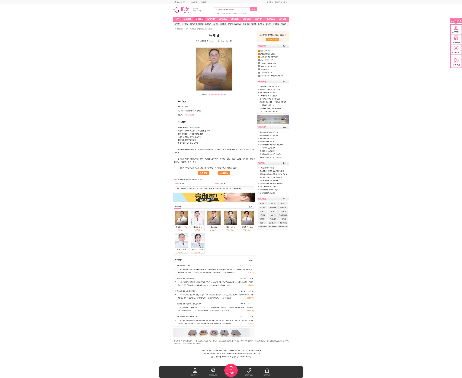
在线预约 (224, 173)
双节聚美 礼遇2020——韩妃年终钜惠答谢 (273, 102)
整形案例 (235, 19)
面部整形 (193, 24)
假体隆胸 (273, 207)
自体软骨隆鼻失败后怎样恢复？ (187, 291)
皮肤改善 (261, 24)
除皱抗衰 (231, 24)
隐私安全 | (217, 350)
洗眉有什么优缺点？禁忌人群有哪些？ (272, 157)
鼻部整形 (185, 24)
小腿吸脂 (283, 219)
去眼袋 (223, 13)
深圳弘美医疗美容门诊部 (268, 66)
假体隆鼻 (283, 207)
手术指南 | (245, 350)
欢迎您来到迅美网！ (180, 2)
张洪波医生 (181, 179)
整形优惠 (223, 19)
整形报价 (259, 19)
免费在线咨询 (273, 39)
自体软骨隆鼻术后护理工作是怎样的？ (189, 304)
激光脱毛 (268, 24)
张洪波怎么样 (197, 179)
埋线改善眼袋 (262, 227)
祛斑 (272, 211)
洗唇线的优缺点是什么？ (267, 138)
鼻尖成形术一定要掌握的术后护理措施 (272, 171)
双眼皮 (262, 203)
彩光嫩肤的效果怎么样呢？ (268, 193)
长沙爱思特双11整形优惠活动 (269, 111)
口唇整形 (253, 24)
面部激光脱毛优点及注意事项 (269, 180)
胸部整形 (223, 24)
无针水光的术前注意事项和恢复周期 (271, 145)
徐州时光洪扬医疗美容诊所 (269, 57)
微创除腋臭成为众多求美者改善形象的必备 (273, 174)
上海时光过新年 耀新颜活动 (268, 96)
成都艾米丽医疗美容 (266, 60)
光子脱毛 (262, 215)
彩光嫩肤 (283, 211)
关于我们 (285, 2)
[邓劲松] (181, 224)
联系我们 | (210, 350)
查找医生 (195, 375)
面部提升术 (272, 223)
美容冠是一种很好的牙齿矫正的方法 (271, 177)
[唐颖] (230, 224)
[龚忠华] (197, 224)
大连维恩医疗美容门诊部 (268, 63)
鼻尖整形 (228, 13)
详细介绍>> (181, 230)
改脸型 (262, 211)
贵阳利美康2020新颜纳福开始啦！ (271, 99)
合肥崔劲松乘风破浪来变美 (268, 92)
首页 (177, 19)
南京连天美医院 (265, 51)
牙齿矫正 (262, 207)
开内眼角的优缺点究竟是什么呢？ (270, 154)
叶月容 (182, 183)
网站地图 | (224, 350)
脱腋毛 (262, 223)
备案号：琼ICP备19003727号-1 (220, 357)
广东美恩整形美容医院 (267, 54)
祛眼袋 (283, 203)
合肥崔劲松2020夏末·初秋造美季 (270, 86)
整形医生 (199, 19)
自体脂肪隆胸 (283, 215)
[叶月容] (197, 247)
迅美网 (186, 29)
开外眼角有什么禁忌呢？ (267, 151)
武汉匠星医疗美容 (266, 72)
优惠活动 (249, 375)
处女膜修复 (283, 223)
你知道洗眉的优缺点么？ (267, 141)
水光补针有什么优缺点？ (267, 148)
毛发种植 (246, 24)
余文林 (223, 183)
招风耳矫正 (242, 13)
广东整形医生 (201, 29)
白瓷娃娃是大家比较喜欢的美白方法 (271, 183)
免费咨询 (203, 173)
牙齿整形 (276, 24)
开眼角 (273, 203)
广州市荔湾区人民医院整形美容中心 (271, 76)
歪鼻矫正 (235, 13)
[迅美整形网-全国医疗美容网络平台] (189, 14)
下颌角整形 (272, 215)
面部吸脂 (262, 219)
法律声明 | (231, 350)
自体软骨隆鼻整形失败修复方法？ (188, 316)
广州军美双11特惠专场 (267, 105)
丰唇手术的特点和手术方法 (268, 186)
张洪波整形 (189, 179)
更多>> (251, 207)
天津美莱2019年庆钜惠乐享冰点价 (271, 108)
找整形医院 (194, 2)
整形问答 (271, 19)
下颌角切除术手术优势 (267, 168)
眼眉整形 (177, 24)
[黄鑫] (214, 224)
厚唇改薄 (273, 219)
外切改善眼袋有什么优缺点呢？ (270, 135)
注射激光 (238, 24)
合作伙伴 (258, 350)
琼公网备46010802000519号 (241, 357)
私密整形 (215, 24)
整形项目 (247, 19)
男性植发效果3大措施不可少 (269, 190)
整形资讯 (211, 19)
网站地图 (278, 2)
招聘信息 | (238, 350)
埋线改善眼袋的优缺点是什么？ (270, 132)
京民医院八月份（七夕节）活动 (270, 89)
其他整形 (284, 24)
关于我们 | (203, 350)
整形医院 (187, 19)
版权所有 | (251, 350)
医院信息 (267, 375)
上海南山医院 (264, 69)
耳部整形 (200, 24)
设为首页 (270, 2)
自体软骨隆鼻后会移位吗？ (185, 278)
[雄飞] (181, 247)
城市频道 (283, 19)
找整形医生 (202, 2)
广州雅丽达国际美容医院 (216, 94)
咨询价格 (213, 375)
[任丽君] (247, 224)
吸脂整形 (208, 24)
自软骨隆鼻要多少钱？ (184, 265)
